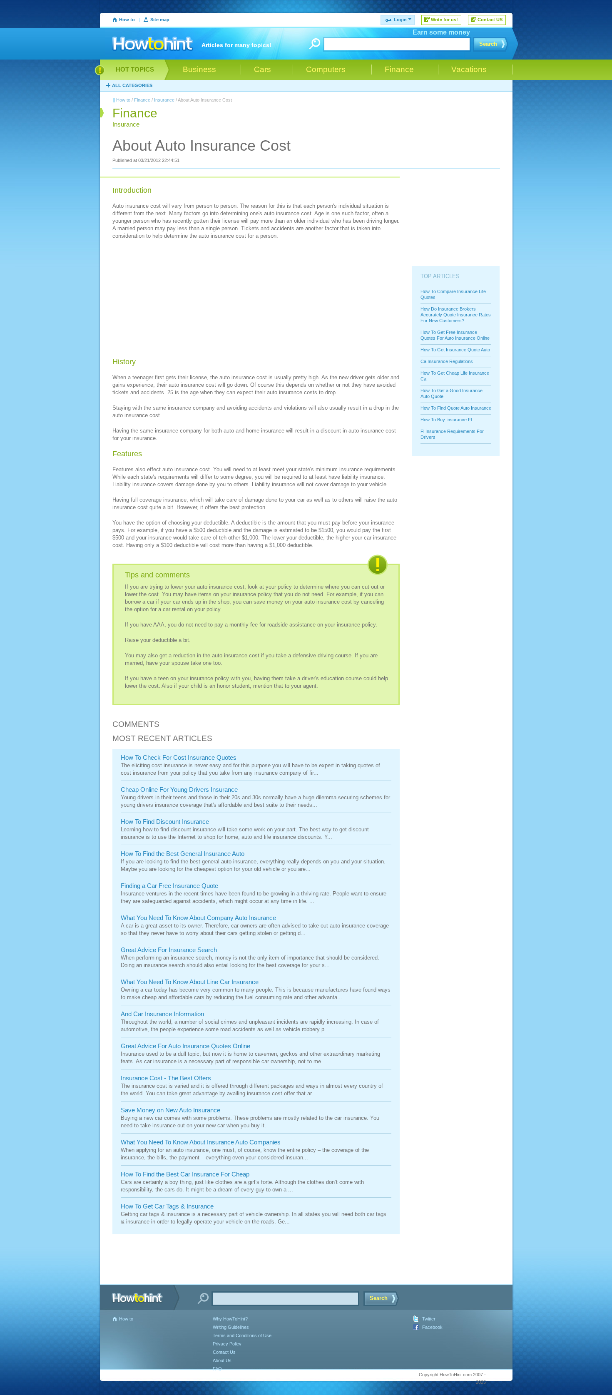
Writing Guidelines (231, 1327)
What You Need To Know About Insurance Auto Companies (201, 1142)
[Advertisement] (174, 300)
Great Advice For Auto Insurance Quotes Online (185, 1045)
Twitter (428, 1318)
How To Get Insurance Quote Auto (455, 349)
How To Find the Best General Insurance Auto (182, 853)
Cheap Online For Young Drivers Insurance (179, 789)
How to (127, 19)
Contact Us (224, 1352)
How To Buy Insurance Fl (446, 419)
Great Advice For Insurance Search (169, 949)
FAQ (217, 1368)
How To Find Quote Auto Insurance (455, 407)
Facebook (432, 1327)
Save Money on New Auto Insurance (170, 1110)
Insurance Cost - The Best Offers (166, 1078)
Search (488, 44)
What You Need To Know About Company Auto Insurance (198, 917)
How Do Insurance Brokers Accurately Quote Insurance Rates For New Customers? (455, 314)
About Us (222, 1360)
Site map (159, 19)
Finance (142, 99)
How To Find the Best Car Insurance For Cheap (185, 1174)
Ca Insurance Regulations (446, 361)
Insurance (164, 99)
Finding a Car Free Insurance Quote (169, 885)
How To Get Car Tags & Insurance (167, 1206)
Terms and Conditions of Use (242, 1335)
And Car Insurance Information (162, 1013)
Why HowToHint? (230, 1318)
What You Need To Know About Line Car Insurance (190, 981)
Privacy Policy (227, 1343)
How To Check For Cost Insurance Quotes (178, 757)
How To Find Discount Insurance (165, 821)
